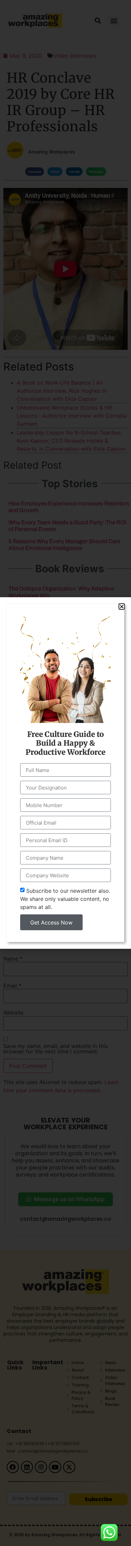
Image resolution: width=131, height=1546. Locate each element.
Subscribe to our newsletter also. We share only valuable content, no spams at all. (65, 898)
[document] (65, 773)
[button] (121, 606)
